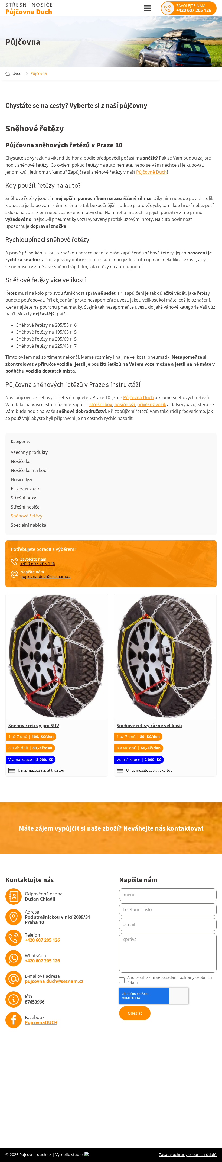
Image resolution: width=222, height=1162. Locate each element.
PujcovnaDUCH (41, 1022)
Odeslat (135, 1013)
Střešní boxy (23, 498)
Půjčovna (39, 73)
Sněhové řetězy (26, 516)
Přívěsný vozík (25, 488)
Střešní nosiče (25, 507)
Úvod (17, 73)
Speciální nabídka (28, 525)
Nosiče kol (21, 461)
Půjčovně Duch (151, 172)
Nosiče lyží (21, 480)
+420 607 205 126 (37, 564)
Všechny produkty (29, 452)
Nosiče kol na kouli (30, 470)
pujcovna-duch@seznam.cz (45, 576)
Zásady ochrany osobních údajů (188, 1154)
